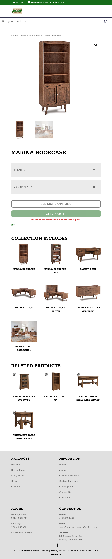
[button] (95, 45)
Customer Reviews (69, 475)
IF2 (13, 225)
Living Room (17, 475)
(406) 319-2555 (66, 518)
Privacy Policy (57, 550)
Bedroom (16, 464)
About (62, 470)
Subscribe (64, 497)
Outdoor (15, 486)
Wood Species (25, 187)
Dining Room (18, 470)
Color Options (66, 486)
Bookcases (34, 35)
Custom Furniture (68, 481)
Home (14, 35)
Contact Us (65, 492)
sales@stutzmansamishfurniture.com (78, 527)
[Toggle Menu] (97, 11)
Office (23, 35)
